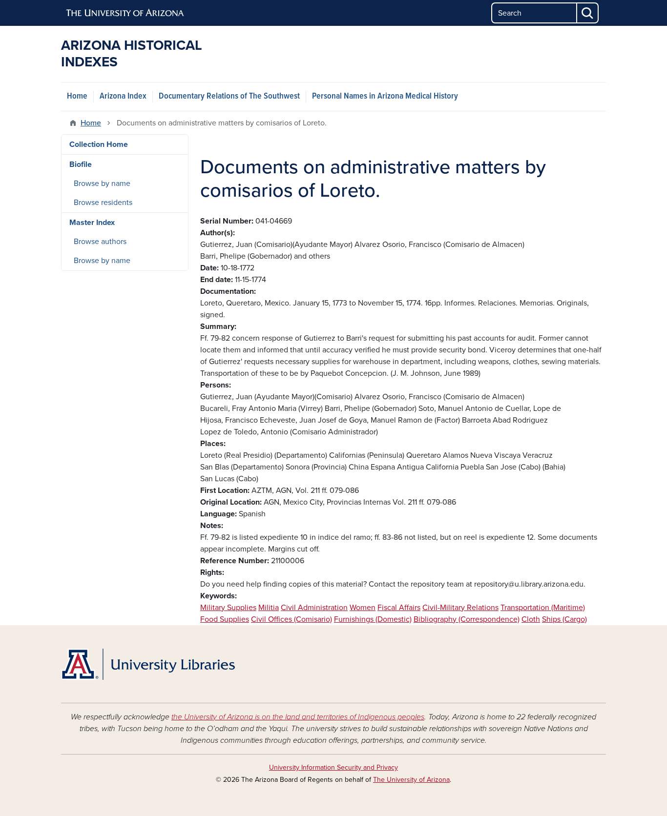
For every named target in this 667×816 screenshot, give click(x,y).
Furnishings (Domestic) (373, 619)
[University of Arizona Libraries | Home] (148, 664)
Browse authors (100, 241)
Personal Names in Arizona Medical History (385, 96)
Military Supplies (228, 607)
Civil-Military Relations (460, 607)
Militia (268, 607)
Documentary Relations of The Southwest (229, 96)
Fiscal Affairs (398, 607)
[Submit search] (588, 12)
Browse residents (103, 202)
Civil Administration (314, 607)
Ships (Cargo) (564, 619)
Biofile (80, 164)
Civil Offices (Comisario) (291, 619)
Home (77, 96)
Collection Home (98, 144)
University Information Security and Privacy (333, 767)
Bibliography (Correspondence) (467, 619)
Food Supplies (224, 619)
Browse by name (102, 183)
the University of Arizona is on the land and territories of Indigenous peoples (297, 717)
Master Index (92, 222)
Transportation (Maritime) (542, 607)
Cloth (530, 619)
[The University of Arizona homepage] (125, 13)
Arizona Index (123, 96)
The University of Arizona (411, 779)
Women (362, 607)
